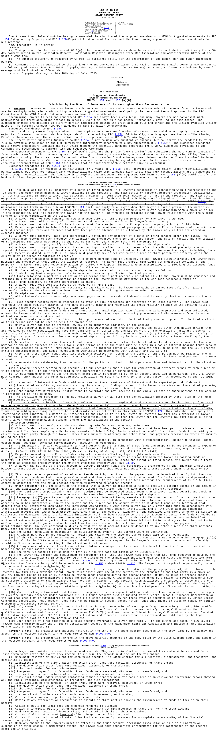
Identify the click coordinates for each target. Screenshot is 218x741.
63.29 (130, 463)
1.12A (202, 201)
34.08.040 (102, 633)
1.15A (106, 28)
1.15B (90, 31)
